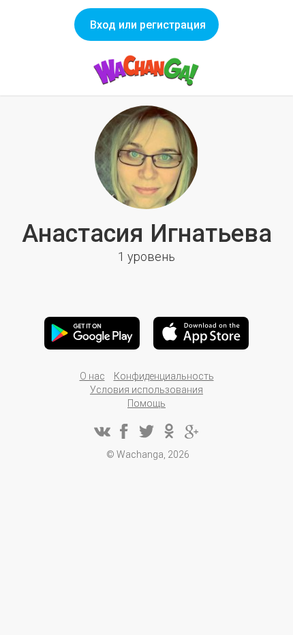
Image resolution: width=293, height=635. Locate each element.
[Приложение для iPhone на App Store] (201, 333)
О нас (92, 376)
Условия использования (146, 389)
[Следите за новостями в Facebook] (124, 431)
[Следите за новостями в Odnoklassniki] (169, 431)
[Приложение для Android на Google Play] (92, 333)
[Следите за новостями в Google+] (191, 431)
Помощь (146, 403)
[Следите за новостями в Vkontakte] (101, 431)
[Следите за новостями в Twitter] (146, 431)
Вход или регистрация (148, 24)
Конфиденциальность (164, 376)
